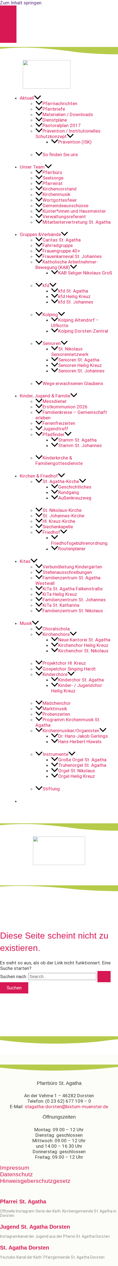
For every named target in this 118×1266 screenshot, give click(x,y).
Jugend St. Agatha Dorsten (35, 1227)
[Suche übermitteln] (104, 976)
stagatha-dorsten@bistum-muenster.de (66, 1106)
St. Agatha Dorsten (24, 1248)
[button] (67, 98)
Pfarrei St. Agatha (23, 1201)
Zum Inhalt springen (20, 2)
